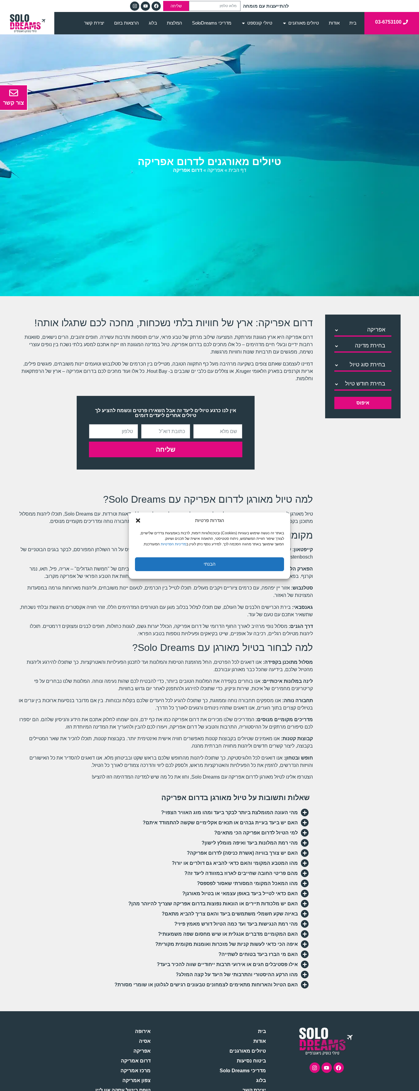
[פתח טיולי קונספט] (243, 23)
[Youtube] (145, 6)
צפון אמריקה (136, 1080)
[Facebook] (156, 6)
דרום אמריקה (135, 1060)
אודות (259, 1041)
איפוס (362, 402)
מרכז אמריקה (135, 1070)
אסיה (144, 1041)
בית (262, 1031)
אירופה (142, 1031)
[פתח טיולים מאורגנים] (284, 23)
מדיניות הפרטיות (173, 544)
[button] (138, 520)
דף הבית (237, 170)
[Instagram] (134, 6)
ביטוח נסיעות (251, 1060)
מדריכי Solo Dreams (243, 1070)
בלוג (261, 1080)
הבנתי (210, 564)
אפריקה (215, 170)
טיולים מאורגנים (247, 1051)
